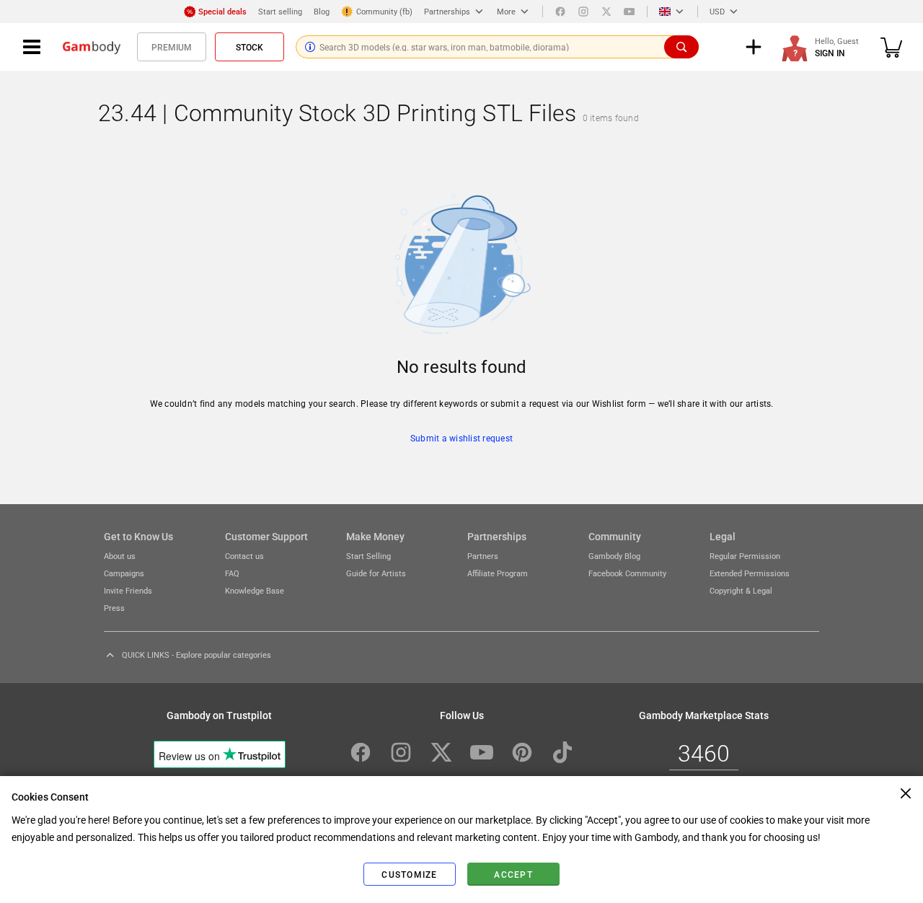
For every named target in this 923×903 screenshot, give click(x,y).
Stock (249, 47)
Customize (409, 874)
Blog (322, 11)
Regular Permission (745, 556)
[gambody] (91, 47)
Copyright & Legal (741, 590)
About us (120, 556)
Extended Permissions (750, 573)
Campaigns (124, 573)
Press (114, 608)
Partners (482, 556)
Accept (513, 874)
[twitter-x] (441, 752)
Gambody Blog (614, 556)
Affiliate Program (497, 573)
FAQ (232, 573)
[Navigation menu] (31, 46)
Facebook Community (627, 573)
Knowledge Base (254, 590)
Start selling (280, 11)
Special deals (222, 11)
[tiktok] (562, 752)
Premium (171, 47)
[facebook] (560, 11)
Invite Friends (128, 590)
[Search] (681, 46)
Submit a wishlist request (461, 437)
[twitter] (606, 11)
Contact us (244, 556)
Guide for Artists (376, 573)
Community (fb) (384, 11)
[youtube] (629, 11)
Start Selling (368, 556)
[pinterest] (522, 752)
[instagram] (583, 11)
